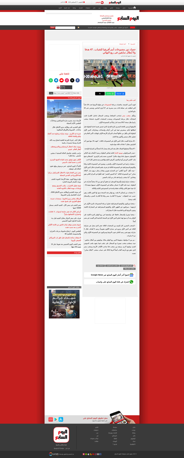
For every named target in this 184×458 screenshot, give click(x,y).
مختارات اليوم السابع (74, 287)
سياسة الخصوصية (59, 448)
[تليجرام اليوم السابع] (56, 80)
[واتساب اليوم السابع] (51, 80)
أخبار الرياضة (122, 44)
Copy (51, 93)
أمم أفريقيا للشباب (126, 266)
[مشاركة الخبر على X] (100, 93)
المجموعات (107, 104)
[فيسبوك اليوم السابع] (78, 80)
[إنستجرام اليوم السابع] (67, 80)
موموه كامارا (119, 153)
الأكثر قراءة (77, 253)
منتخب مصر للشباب (112, 266)
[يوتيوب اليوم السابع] (61, 80)
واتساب (108, 93)
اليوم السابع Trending (74, 98)
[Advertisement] (92, 395)
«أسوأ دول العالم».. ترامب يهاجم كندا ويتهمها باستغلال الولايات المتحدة (108, 26)
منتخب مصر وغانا (129, 269)
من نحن (67, 448)
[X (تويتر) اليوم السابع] (72, 80)
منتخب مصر (126, 115)
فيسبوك (118, 93)
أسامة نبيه (100, 266)
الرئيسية (133, 44)
